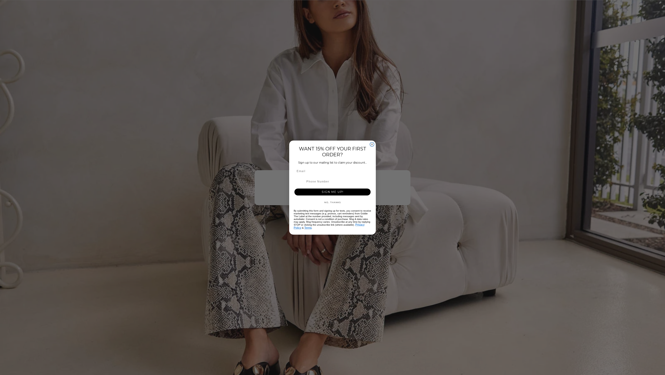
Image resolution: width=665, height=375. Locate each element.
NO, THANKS (332, 202)
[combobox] (299, 181)
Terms (308, 227)
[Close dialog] (372, 144)
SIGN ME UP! (332, 192)
